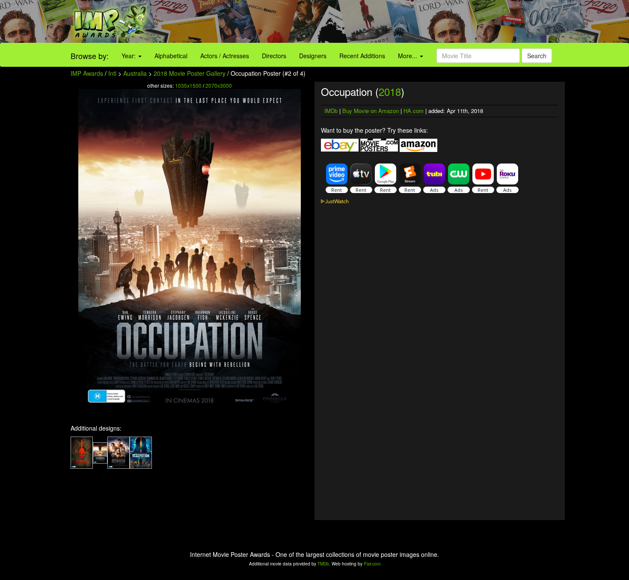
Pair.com (372, 564)
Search (536, 55)
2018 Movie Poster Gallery (189, 73)
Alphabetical (170, 55)
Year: (129, 55)
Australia (135, 73)
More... (408, 55)
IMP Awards (87, 73)
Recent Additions (362, 55)
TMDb (323, 564)
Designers (312, 55)
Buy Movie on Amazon (370, 111)
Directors (274, 55)
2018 (390, 91)
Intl (112, 73)
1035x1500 (188, 85)
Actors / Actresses (224, 55)
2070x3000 (218, 85)
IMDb (331, 111)
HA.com (414, 111)
